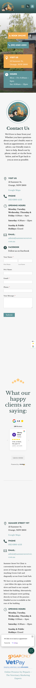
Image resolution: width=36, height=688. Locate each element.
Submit (9, 315)
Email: (11, 234)
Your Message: (9, 296)
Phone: (7, 287)
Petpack (26, 672)
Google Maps (14, 190)
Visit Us (14, 57)
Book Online (19, 35)
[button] (31, 651)
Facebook (13, 247)
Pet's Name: (8, 269)
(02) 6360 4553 (18, 45)
